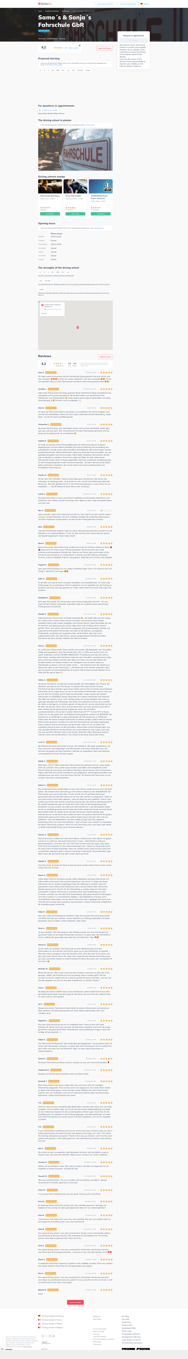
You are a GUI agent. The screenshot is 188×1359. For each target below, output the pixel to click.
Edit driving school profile (54, 65)
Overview (41, 39)
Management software (131, 1337)
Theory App (126, 1331)
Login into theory (104, 48)
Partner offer (127, 1325)
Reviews (62, 39)
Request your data (98, 1331)
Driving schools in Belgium (52, 1327)
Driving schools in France (52, 1320)
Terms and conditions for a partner (103, 1339)
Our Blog (125, 1316)
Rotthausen (65, 11)
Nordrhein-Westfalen (52, 11)
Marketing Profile (129, 1328)
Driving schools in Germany (53, 1316)
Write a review (73, 48)
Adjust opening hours (97, 228)
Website (44, 313)
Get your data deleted (99, 1329)
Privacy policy (97, 1342)
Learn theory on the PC (105, 4)
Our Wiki (125, 1319)
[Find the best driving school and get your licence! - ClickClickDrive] (45, 4)
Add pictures (90, 125)
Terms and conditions (99, 1336)
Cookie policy (27, 1347)
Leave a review (75, 1302)
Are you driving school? (128, 4)
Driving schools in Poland (52, 1324)
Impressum (96, 1334)
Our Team (97, 1319)
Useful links (126, 1322)
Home (40, 11)
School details (52, 39)
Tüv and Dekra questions (132, 1343)
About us (96, 1316)
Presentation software (131, 1334)
